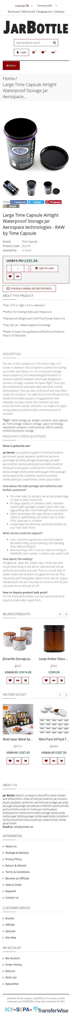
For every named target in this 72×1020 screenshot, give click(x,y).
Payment (10, 891)
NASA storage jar (21, 420)
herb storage (14, 423)
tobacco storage (32, 423)
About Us (11, 846)
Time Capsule (29, 241)
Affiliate (10, 924)
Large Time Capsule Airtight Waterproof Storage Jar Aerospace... (29, 90)
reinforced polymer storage (18, 430)
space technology (53, 423)
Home (9, 78)
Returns (10, 971)
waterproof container (15, 427)
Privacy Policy (13, 859)
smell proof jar (36, 427)
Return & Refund (15, 865)
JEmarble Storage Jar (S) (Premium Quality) (32, 659)
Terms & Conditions (17, 872)
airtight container (42, 420)
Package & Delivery (17, 852)
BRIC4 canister (54, 427)
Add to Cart (46, 268)
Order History (13, 964)
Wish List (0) (29, 12)
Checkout (59, 12)
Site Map (10, 937)
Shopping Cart (44, 12)
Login (23, 52)
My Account (14, 12)
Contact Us (12, 897)
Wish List (10, 977)
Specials (10, 931)
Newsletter (12, 984)
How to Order (13, 884)
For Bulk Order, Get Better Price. (31, 288)
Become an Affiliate (17, 878)
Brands (9, 918)
